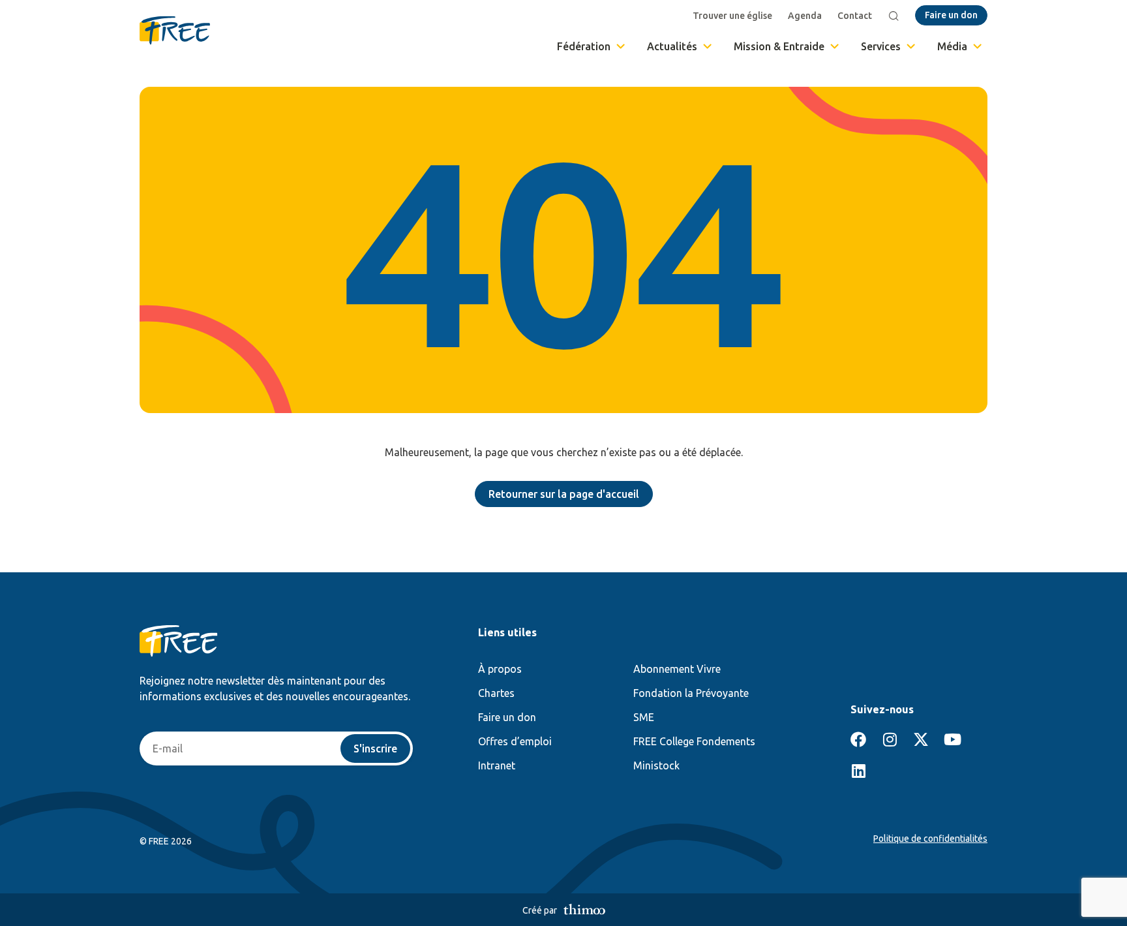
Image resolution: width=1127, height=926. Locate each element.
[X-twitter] (921, 739)
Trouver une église (732, 15)
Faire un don (507, 717)
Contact (854, 15)
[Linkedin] (858, 771)
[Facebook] (858, 739)
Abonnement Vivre (677, 669)
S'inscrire (375, 748)
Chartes (496, 693)
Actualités (672, 46)
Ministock (656, 765)
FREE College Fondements (694, 741)
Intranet (496, 765)
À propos (500, 669)
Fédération (583, 46)
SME (643, 717)
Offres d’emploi (515, 741)
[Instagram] (889, 739)
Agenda (805, 15)
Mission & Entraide (779, 46)
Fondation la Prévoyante (691, 693)
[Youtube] (952, 739)
